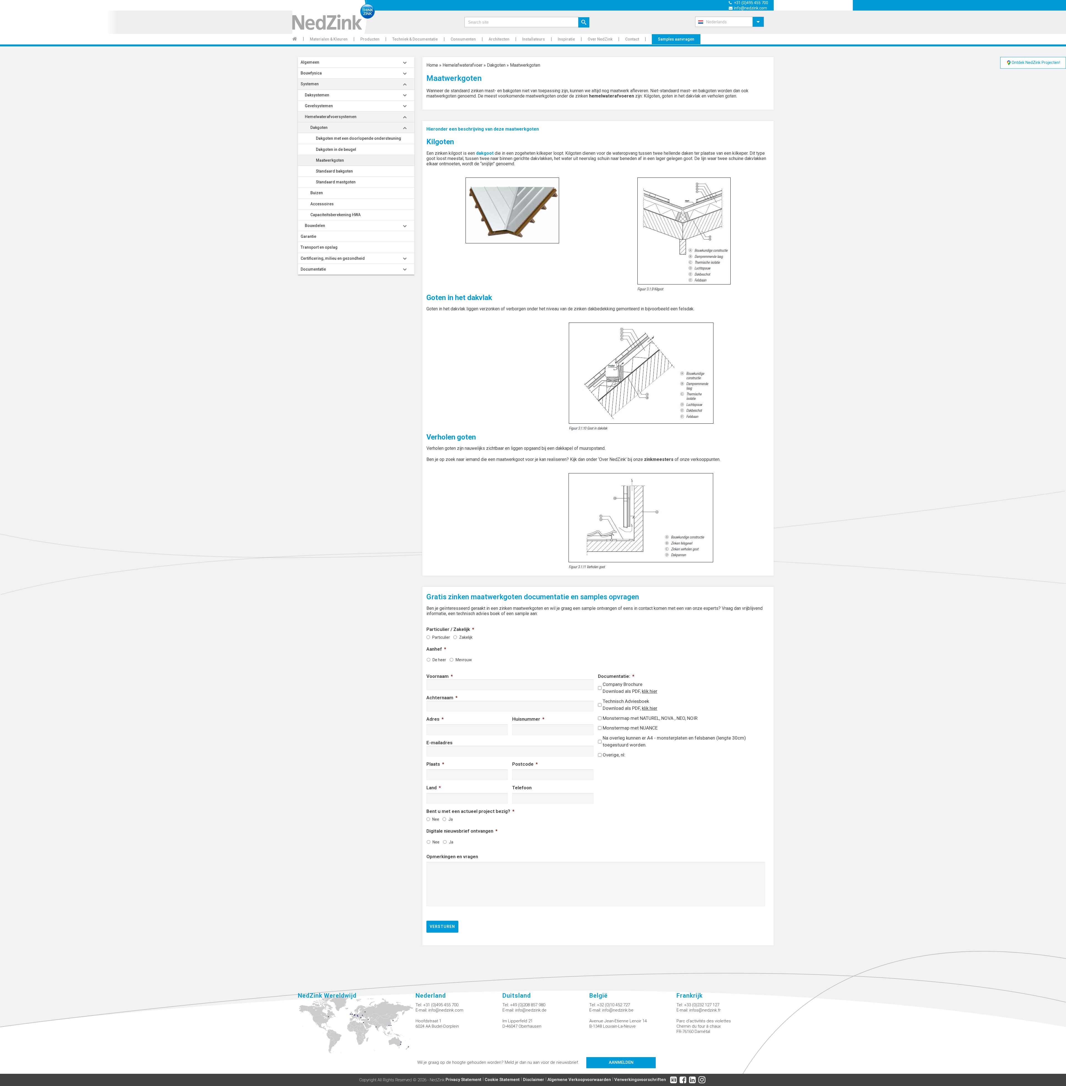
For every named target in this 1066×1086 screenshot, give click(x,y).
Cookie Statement (502, 1079)
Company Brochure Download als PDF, (630, 687)
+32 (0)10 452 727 (613, 1004)
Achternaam (441, 697)
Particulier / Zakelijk (450, 629)
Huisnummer (528, 719)
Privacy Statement (463, 1079)
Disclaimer (533, 1079)
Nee (435, 819)
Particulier (441, 637)
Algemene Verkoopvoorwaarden (579, 1079)
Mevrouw (464, 660)
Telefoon (522, 787)
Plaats (435, 764)
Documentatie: (616, 676)
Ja (450, 819)
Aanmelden (621, 1062)
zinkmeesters (658, 459)
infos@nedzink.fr (705, 1010)
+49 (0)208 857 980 (527, 1004)
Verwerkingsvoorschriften (640, 1079)
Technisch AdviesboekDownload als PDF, (630, 704)
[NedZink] (333, 17)
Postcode (525, 764)
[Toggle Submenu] (404, 62)
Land (433, 787)
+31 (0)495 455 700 (750, 3)
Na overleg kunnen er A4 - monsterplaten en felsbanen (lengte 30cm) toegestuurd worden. (674, 741)
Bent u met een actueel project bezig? (470, 811)
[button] (729, 22)
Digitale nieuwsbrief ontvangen (461, 831)
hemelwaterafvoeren (611, 96)
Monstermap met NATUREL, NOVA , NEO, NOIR (650, 718)
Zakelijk (465, 637)
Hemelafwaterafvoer (462, 65)
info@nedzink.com (750, 8)
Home (432, 65)
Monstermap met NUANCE (630, 728)
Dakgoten (496, 65)
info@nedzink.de (531, 1010)
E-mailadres (439, 742)
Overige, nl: (614, 755)
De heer (439, 660)
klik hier (649, 691)
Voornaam (439, 676)
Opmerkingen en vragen (452, 856)
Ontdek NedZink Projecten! (1036, 62)
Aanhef (436, 649)
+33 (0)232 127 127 (701, 1004)
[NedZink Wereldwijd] (356, 1027)
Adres (435, 719)
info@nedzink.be (617, 1010)
